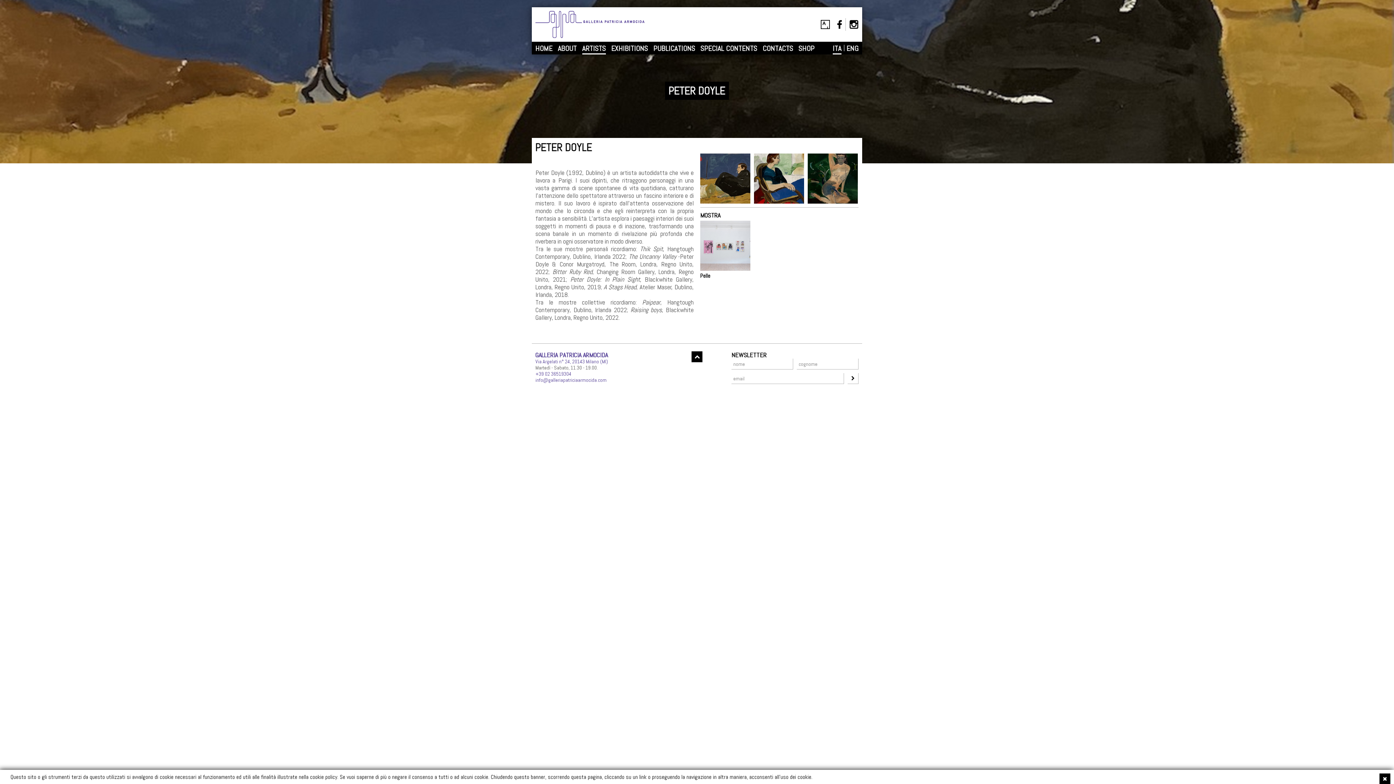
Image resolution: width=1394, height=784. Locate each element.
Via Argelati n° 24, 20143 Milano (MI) (571, 361)
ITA (837, 48)
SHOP (807, 48)
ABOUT (567, 48)
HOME (544, 48)
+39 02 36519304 (553, 374)
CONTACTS (778, 48)
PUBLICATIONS (674, 48)
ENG (853, 48)
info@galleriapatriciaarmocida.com (571, 380)
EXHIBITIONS (629, 48)
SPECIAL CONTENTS (729, 48)
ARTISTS (594, 48)
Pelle (705, 276)
